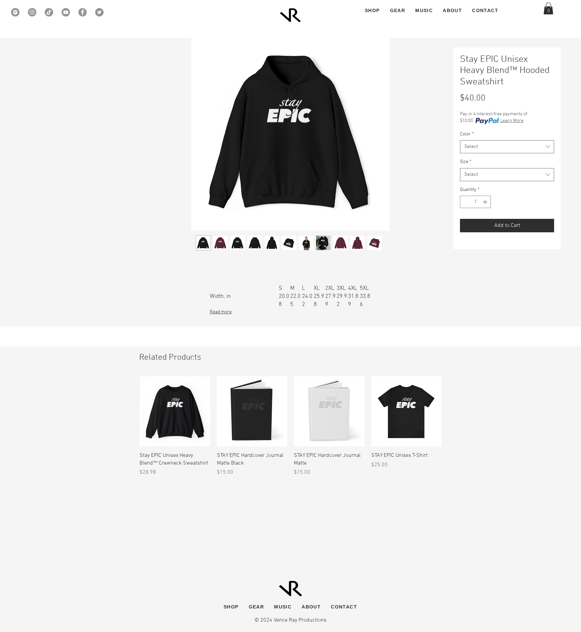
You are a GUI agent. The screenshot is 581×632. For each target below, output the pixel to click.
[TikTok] (49, 12)
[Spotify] (15, 12)
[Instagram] (32, 12)
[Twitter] (99, 12)
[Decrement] (465, 202)
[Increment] (485, 202)
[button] (548, 8)
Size (465, 162)
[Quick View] (175, 411)
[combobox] (507, 146)
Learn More (512, 121)
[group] (290, 426)
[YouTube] (66, 12)
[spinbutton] (475, 202)
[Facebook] (82, 12)
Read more (221, 312)
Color (467, 134)
